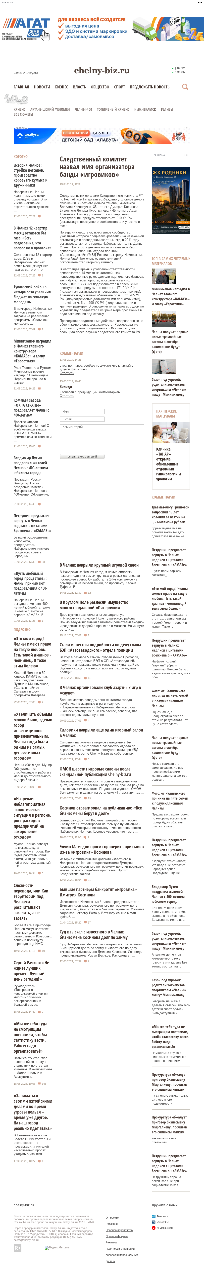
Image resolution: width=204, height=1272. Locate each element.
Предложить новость (149, 87)
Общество (100, 87)
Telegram (162, 1216)
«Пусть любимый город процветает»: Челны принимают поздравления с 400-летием (30, 583)
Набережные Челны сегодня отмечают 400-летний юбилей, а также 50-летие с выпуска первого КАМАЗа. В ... (32, 607)
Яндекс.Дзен (165, 1227)
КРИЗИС (19, 109)
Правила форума (117, 1236)
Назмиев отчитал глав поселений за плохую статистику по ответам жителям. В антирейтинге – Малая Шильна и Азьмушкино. (33, 1067)
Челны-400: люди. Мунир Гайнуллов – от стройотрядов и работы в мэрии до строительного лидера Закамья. (33, 772)
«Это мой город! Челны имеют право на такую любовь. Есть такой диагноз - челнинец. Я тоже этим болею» (32, 652)
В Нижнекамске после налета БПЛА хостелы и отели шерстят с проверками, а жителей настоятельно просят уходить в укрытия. (32, 1144)
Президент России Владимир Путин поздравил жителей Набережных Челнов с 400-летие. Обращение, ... (31, 489)
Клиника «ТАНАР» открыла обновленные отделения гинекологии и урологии (168, 464)
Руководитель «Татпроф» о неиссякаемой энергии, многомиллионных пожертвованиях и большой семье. (31, 995)
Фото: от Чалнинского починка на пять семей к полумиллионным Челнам (170, 698)
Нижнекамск (145, 109)
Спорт (119, 87)
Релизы (167, 109)
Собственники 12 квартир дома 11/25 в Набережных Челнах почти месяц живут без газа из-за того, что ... (33, 262)
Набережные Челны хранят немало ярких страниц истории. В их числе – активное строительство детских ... (31, 201)
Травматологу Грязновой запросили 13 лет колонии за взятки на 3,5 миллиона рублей (170, 514)
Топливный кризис (113, 109)
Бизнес (61, 87)
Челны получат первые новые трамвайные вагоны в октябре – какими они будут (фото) (170, 341)
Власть (79, 87)
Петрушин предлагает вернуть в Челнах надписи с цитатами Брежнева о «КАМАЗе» (32, 523)
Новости (42, 87)
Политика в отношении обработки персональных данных (122, 1255)
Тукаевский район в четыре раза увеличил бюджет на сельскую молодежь (32, 294)
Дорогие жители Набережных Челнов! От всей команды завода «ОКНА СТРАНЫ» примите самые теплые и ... (32, 431)
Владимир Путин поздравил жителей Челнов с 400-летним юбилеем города (31, 465)
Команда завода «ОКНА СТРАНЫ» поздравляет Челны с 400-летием (31, 407)
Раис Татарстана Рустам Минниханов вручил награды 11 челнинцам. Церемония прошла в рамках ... (32, 375)
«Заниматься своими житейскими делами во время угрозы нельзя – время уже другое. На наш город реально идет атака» (33, 1111)
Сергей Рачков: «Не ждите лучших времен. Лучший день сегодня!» (31, 971)
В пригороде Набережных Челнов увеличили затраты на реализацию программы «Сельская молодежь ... (33, 316)
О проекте (112, 1217)
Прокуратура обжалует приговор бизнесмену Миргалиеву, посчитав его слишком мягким (169, 1082)
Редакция (112, 1223)
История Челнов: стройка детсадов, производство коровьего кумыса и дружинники (31, 175)
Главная (21, 87)
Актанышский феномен (50, 109)
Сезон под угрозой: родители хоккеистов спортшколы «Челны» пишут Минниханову (169, 387)
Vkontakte (163, 1222)
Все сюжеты (23, 114)
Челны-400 (83, 109)
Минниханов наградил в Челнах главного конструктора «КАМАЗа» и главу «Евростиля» (32, 351)
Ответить (67, 373)
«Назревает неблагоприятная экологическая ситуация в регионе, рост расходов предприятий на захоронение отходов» (32, 818)
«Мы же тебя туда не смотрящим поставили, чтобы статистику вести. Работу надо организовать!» (30, 1037)
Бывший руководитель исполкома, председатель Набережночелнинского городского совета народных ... (31, 547)
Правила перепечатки (119, 1230)
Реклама (111, 1242)
